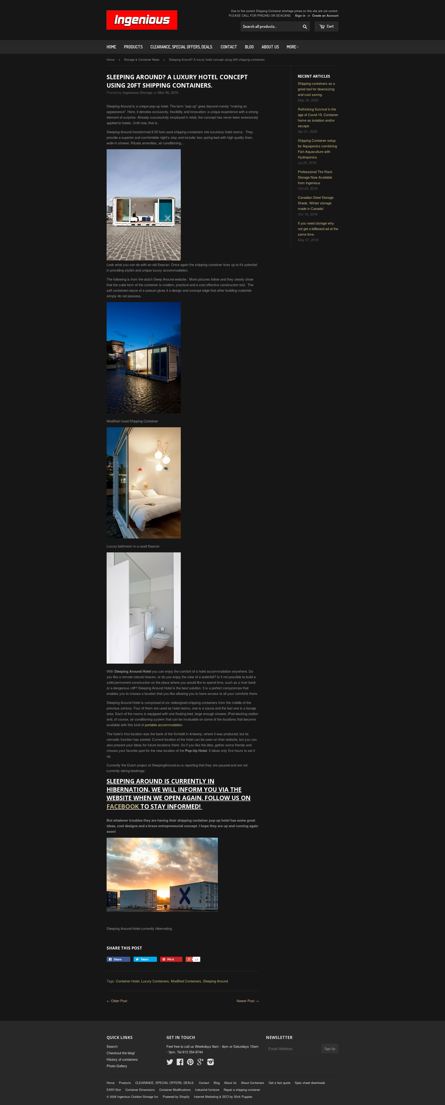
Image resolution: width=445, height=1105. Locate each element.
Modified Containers (186, 980)
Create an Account (325, 15)
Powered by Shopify (176, 1096)
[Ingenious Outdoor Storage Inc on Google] (200, 1063)
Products (133, 46)
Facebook (123, 806)
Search (112, 1046)
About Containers (252, 1082)
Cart (330, 26)
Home (111, 46)
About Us (270, 46)
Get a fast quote (279, 1082)
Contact (229, 46)
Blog (249, 46)
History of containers (122, 1059)
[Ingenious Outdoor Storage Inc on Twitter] (169, 1063)
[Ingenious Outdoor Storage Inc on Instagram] (210, 1063)
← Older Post (117, 1000)
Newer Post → (248, 1000)
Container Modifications (175, 1089)
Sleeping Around (215, 980)
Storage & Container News (141, 59)
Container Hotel (127, 980)
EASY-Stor (114, 1089)
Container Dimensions (140, 1089)
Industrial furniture (207, 1089)
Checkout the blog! (121, 1052)
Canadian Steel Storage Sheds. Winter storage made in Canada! (316, 203)
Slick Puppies (242, 1096)
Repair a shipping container (242, 1089)
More (291, 46)
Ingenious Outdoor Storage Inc (137, 1096)
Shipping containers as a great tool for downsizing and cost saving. (316, 89)
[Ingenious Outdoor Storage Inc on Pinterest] (190, 1063)
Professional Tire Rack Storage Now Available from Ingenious (315, 177)
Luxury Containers (155, 980)
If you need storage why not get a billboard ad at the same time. (318, 229)
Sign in (300, 15)
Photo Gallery (117, 1065)
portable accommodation (163, 724)
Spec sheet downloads (310, 1082)
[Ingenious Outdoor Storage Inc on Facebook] (180, 1063)
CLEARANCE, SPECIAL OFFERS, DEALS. (181, 46)
